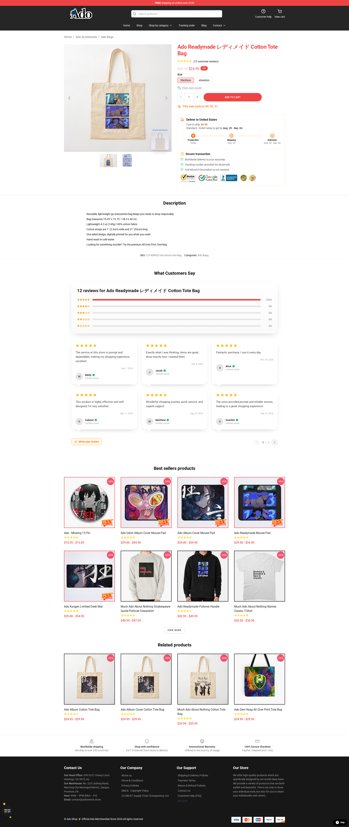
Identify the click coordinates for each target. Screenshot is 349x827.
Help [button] (342, 822)
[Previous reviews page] (257, 442)
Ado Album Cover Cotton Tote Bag (142, 709)
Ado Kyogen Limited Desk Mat (83, 606)
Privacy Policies (130, 785)
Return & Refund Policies (191, 785)
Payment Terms (186, 780)
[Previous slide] (69, 98)
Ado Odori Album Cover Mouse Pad (143, 533)
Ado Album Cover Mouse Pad (196, 533)
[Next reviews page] (274, 442)
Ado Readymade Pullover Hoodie (198, 606)
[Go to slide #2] (127, 160)
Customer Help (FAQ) (190, 795)
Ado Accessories (86, 37)
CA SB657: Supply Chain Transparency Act (145, 795)
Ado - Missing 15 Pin (77, 533)
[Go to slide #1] (108, 160)
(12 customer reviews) (205, 61)
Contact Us (184, 790)
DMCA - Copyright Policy (135, 790)
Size (179, 74)
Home (68, 37)
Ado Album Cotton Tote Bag (82, 709)
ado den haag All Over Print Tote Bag (258, 709)
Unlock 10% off (7, 811)
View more (175, 630)
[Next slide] (166, 98)
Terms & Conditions (132, 780)
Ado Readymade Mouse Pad (252, 533)
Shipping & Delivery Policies (193, 775)
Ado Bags (107, 37)
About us (126, 775)
